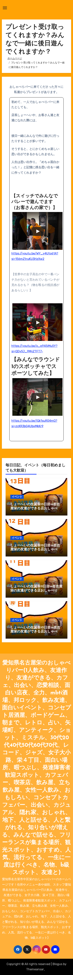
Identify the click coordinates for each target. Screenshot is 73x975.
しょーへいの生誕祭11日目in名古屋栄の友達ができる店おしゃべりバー (36, 590)
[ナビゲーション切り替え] (5, 8)
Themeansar (35, 969)
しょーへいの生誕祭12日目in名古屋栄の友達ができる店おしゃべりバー (35, 549)
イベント (17, 496)
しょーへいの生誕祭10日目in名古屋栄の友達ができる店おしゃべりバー (35, 631)
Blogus (57, 964)
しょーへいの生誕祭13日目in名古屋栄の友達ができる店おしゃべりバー (35, 508)
